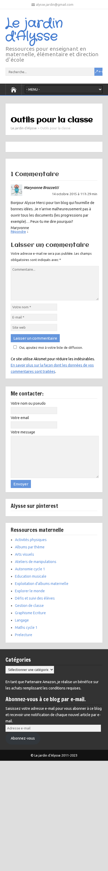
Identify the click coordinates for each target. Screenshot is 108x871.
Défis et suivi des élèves (35, 598)
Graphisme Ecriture (30, 613)
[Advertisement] (54, 814)
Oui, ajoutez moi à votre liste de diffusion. (51, 347)
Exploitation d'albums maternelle (41, 584)
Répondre (18, 231)
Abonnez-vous (23, 738)
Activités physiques (31, 540)
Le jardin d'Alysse (34, 30)
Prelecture (23, 635)
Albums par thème (30, 547)
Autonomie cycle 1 (30, 569)
